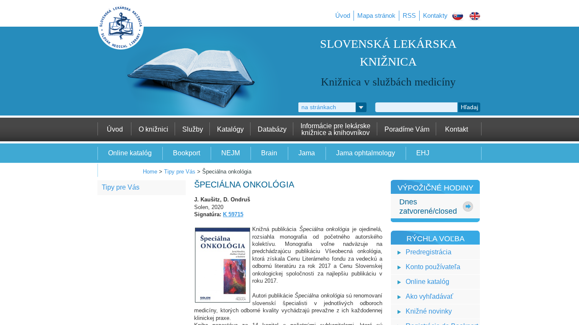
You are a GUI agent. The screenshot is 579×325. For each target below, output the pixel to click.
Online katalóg (427, 281)
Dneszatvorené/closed (428, 206)
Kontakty (435, 15)
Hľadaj (469, 107)
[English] (475, 18)
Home (150, 171)
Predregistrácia (428, 252)
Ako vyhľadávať (429, 296)
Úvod (342, 15)
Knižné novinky (429, 311)
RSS (409, 15)
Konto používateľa (433, 266)
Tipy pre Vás (179, 171)
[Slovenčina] (458, 18)
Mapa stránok (376, 15)
